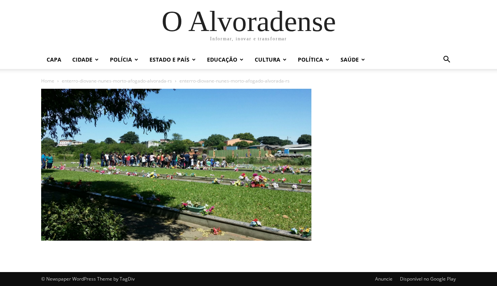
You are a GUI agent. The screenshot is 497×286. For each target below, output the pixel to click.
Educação (222, 59)
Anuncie (384, 279)
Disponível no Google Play (428, 279)
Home (47, 81)
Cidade (82, 59)
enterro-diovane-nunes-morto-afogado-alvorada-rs (117, 81)
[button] (446, 60)
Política (310, 59)
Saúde (350, 59)
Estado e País (169, 59)
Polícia (121, 59)
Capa (54, 59)
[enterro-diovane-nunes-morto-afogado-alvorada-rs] (176, 238)
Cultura (267, 59)
